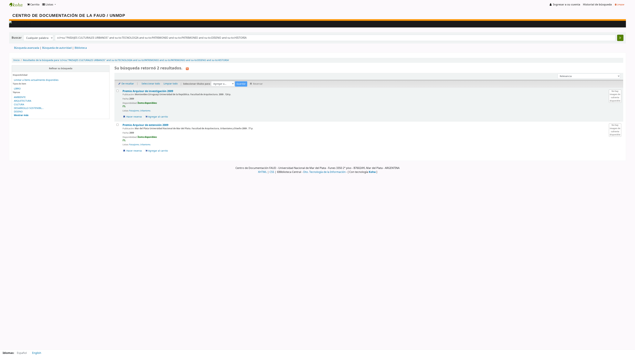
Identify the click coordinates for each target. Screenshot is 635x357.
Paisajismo (134, 110)
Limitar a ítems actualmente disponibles (36, 80)
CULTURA (19, 104)
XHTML (262, 172)
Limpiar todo (171, 83)
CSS (272, 172)
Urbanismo (145, 110)
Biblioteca (81, 48)
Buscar (17, 38)
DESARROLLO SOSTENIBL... (29, 108)
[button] (33, 4)
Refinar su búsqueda (60, 68)
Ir (620, 38)
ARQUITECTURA (22, 101)
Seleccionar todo (151, 83)
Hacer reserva (134, 117)
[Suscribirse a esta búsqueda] (187, 68)
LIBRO (17, 88)
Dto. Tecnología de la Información (324, 172)
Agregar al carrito (158, 117)
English (36, 353)
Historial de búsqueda (597, 5)
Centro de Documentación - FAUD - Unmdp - (17, 4)
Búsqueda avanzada (26, 48)
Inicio (16, 60)
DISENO (18, 111)
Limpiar (620, 4)
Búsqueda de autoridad (57, 48)
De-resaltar (127, 83)
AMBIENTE (20, 97)
